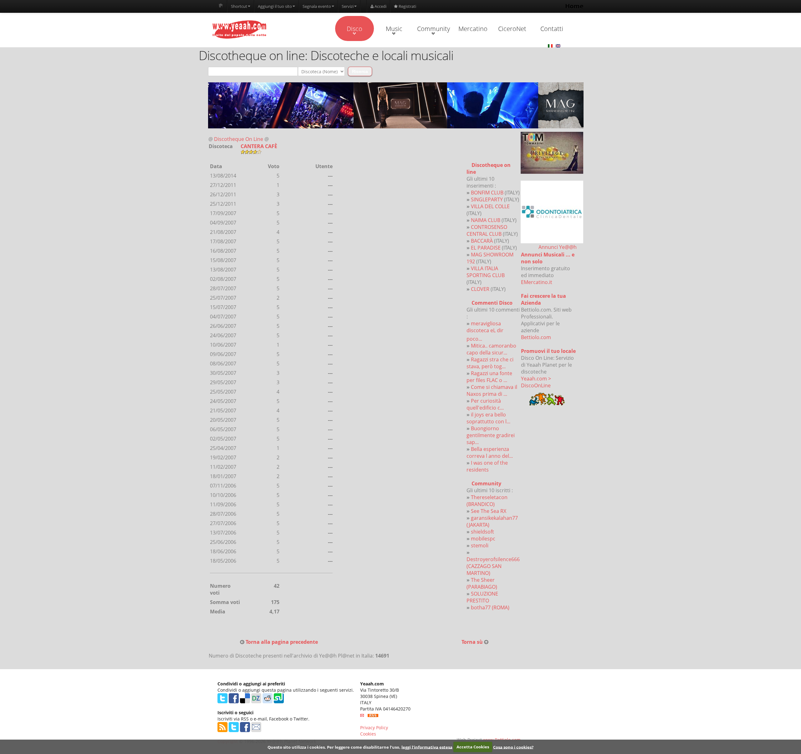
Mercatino (472, 28)
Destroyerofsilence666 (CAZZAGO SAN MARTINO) (493, 566)
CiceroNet (512, 28)
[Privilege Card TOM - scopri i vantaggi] (552, 153)
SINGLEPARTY (487, 199)
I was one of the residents (487, 466)
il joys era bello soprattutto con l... (488, 418)
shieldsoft (482, 531)
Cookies (368, 734)
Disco (354, 28)
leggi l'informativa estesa (426, 747)
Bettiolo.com (536, 337)
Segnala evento (317, 6)
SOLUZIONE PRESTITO (482, 597)
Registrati (407, 6)
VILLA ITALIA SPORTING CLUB (486, 272)
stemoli (479, 545)
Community (433, 28)
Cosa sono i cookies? (513, 747)
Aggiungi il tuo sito (275, 6)
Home (574, 6)
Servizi (348, 6)
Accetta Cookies (473, 747)
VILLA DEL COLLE (490, 206)
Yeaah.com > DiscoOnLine (536, 382)
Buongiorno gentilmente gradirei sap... (491, 435)
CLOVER (480, 289)
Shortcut (239, 6)
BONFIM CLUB (487, 192)
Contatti (551, 28)
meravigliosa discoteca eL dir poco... (485, 331)
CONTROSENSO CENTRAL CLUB (487, 230)
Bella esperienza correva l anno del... (490, 452)
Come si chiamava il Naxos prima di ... (492, 390)
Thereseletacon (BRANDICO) (487, 501)
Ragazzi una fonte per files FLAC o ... (489, 377)
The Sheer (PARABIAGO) (482, 583)
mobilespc (483, 538)
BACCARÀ (482, 240)
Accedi (380, 6)
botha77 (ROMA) (490, 607)
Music (394, 28)
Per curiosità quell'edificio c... (485, 404)
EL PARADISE (486, 247)
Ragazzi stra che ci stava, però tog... (490, 363)
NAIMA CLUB (485, 220)
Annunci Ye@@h (557, 247)
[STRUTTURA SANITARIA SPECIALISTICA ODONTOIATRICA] (552, 212)
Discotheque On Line (238, 139)
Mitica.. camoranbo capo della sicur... (491, 349)
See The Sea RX (488, 511)
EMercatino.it (536, 282)
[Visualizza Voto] (287, 152)
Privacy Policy (374, 728)
